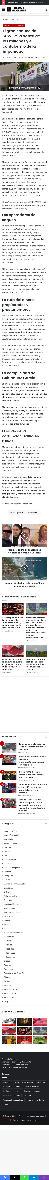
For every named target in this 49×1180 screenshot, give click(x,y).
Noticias (7, 928)
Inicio (6, 19)
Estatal (8, 941)
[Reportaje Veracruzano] (17, 9)
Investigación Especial (13, 904)
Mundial (7, 920)
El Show (7, 892)
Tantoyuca (8, 969)
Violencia (40, 1100)
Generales (8, 900)
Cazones (7, 847)
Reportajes (10, 957)
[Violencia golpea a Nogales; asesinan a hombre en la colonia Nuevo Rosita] (40, 1022)
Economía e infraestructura (15, 884)
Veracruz (20, 25)
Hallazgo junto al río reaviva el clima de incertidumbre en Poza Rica (32, 747)
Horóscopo (7, 1091)
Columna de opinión (12, 868)
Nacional (7, 924)
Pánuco (17, 1095)
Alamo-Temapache (11, 835)
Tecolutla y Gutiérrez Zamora (16, 973)
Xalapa (6, 1001)
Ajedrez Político (10, 831)
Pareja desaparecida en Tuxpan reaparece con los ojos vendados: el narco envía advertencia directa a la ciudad (31, 805)
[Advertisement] (24, 703)
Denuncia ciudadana (14, 932)
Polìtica (9, 945)
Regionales (10, 953)
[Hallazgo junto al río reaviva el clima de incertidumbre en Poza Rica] (9, 748)
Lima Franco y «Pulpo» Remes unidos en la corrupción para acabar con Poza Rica (32, 760)
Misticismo (8, 916)
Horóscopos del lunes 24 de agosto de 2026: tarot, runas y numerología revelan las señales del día (12, 622)
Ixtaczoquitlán (9, 908)
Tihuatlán (7, 977)
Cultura (7, 880)
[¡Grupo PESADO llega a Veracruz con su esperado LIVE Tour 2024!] (9, 775)
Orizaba (7, 961)
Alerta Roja (8, 839)
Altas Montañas (10, 843)
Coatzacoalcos (10, 859)
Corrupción (14, 19)
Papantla (7, 965)
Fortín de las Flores (11, 896)
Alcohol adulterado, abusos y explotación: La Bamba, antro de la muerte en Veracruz (32, 788)
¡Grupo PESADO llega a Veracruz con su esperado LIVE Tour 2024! (31, 775)
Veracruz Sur (9, 997)
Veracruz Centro (10, 989)
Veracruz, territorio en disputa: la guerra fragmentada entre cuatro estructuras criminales (12, 664)
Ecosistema (8, 888)
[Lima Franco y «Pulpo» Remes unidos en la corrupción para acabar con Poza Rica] (9, 760)
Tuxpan (7, 981)
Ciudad (7, 851)
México (17, 1091)
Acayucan (7, 1082)
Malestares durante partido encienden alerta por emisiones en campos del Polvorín (36, 664)
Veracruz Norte (10, 993)
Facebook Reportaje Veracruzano (15, 1067)
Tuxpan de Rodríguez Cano (13, 1100)
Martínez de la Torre (12, 912)
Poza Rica (10, 949)
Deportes (10, 937)
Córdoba (7, 872)
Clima (6, 855)
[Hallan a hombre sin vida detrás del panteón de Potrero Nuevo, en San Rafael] (9, 1022)
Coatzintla (8, 863)
